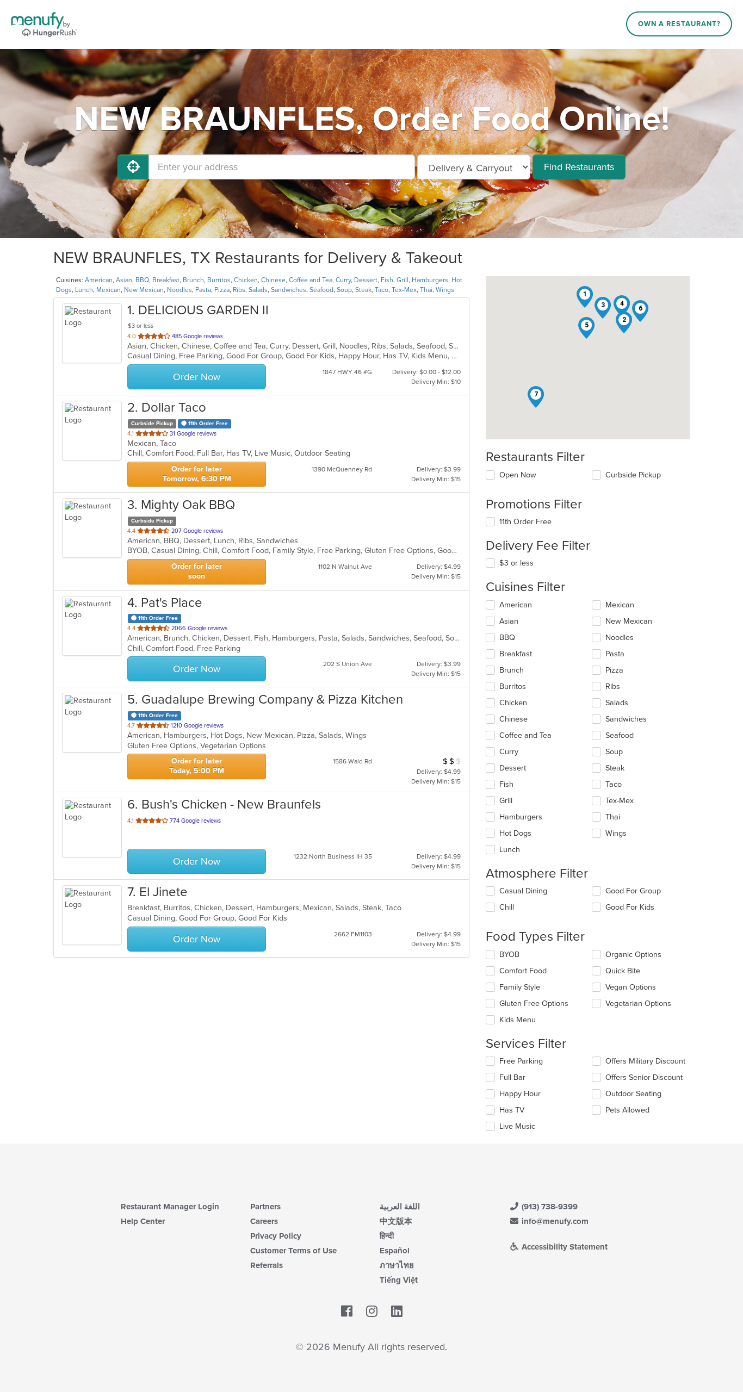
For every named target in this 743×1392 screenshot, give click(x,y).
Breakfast (165, 280)
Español (395, 1251)
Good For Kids (629, 907)
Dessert (365, 280)
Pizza (222, 290)
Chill (506, 907)
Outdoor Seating (633, 1093)
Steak (363, 290)
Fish (387, 280)
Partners (265, 1206)
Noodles (179, 290)
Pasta (203, 290)
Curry (343, 280)
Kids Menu (517, 1019)
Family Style (519, 987)
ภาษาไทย (397, 1265)
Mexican (108, 290)
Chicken (246, 280)
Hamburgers (430, 280)
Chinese (273, 280)
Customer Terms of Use (293, 1251)
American (99, 280)
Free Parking (521, 1061)
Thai (426, 290)
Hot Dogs (515, 833)
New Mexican (144, 290)
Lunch (84, 290)
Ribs (239, 290)
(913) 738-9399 (548, 1206)
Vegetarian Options (638, 1003)
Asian (124, 280)
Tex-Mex (404, 290)
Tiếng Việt (399, 1280)
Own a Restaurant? (679, 24)
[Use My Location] (133, 166)
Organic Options (633, 954)
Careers (264, 1221)
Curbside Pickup (633, 475)
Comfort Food (523, 970)
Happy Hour (520, 1093)
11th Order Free (525, 521)
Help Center (143, 1221)
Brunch (193, 280)
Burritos (219, 280)
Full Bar (512, 1077)
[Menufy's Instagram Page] (371, 1312)
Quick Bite (622, 970)
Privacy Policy (275, 1236)
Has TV (511, 1110)
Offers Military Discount (645, 1061)
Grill (402, 280)
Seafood (321, 290)
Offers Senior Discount (644, 1077)
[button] (585, 297)
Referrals (266, 1265)
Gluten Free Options (533, 1003)
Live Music (517, 1126)
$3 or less (516, 563)
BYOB (509, 954)
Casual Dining (523, 891)
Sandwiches (288, 290)
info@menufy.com (554, 1221)
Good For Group (633, 891)
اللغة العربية (400, 1206)
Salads (258, 290)
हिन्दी (387, 1236)
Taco (381, 290)
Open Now (517, 475)
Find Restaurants (579, 167)
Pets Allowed (627, 1110)
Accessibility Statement (563, 1247)
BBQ (142, 280)
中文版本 (396, 1221)
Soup (344, 290)
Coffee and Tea (310, 280)
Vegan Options (630, 987)
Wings (445, 290)
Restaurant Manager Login (170, 1206)
